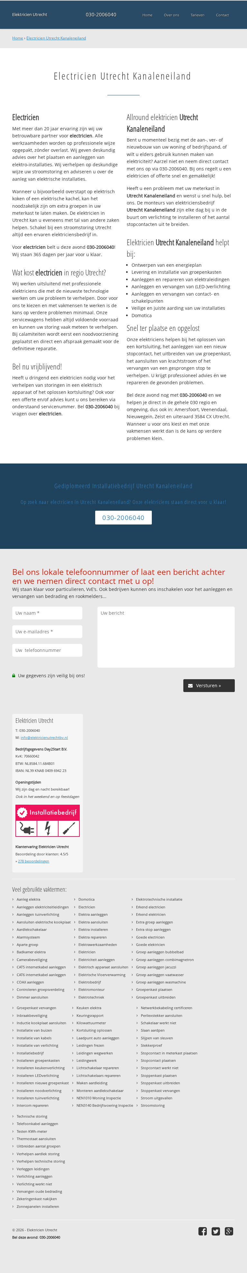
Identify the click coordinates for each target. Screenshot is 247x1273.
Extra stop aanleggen (153, 929)
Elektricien (87, 951)
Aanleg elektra (28, 899)
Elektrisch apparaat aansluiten (103, 967)
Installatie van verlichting (37, 1045)
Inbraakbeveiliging (32, 1015)
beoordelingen (33, 861)
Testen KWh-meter (32, 1131)
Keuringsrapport (90, 1015)
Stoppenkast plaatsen (159, 1075)
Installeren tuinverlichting (38, 1097)
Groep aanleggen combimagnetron (165, 959)
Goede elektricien (150, 944)
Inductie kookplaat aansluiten (41, 1022)
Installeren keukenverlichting (41, 1067)
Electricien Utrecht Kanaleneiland (56, 38)
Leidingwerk (87, 1060)
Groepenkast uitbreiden (156, 997)
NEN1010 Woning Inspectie (99, 1097)
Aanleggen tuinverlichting (38, 914)
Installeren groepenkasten (38, 1060)
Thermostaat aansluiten (36, 1138)
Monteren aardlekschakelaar (100, 1090)
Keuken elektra (89, 1007)
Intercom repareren (33, 1105)
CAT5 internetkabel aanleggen (41, 967)
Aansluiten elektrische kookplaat (44, 922)
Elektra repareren (92, 937)
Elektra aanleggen (93, 914)
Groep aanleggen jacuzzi (156, 967)
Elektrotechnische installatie (159, 899)
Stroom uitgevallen (156, 1097)
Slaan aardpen (153, 1030)
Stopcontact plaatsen (158, 1060)
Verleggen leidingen (33, 1168)
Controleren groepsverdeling (40, 989)
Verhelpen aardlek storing (38, 1153)
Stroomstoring (153, 1105)
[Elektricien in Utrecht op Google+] (230, 1231)
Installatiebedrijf (30, 1053)
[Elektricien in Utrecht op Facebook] (203, 1231)
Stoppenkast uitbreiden (160, 1082)
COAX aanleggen (30, 982)
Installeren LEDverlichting (38, 1075)
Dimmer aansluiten (32, 997)
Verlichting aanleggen (34, 1176)
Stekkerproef (151, 1045)
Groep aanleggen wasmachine (161, 982)
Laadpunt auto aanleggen (98, 1037)
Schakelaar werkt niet (158, 1022)
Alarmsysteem (28, 937)
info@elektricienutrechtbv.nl (44, 737)
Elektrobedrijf (89, 982)
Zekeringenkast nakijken (37, 1198)
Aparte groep (27, 944)
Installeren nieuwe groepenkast (43, 1082)
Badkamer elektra (31, 951)
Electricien (86, 907)
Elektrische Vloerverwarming (101, 974)
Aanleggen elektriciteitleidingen (43, 907)
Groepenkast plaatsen (154, 989)
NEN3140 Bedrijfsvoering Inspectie (105, 1105)
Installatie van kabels (34, 1037)
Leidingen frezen (90, 1045)
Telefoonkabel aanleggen (37, 1123)
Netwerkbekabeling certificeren (166, 1007)
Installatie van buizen (34, 1030)
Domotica (86, 899)
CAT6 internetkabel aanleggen (41, 974)
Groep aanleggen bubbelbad (160, 951)
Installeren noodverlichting (39, 1090)
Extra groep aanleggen (154, 922)
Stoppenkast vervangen (160, 1090)
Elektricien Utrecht (29, 14)
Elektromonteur (91, 989)
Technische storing (32, 1116)
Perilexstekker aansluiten (161, 1015)
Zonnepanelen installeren (38, 1206)
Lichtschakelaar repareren (98, 1067)
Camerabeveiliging (32, 959)
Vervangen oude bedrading (39, 1191)
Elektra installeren (93, 929)
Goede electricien (150, 937)
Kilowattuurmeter (91, 1022)
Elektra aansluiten (93, 922)
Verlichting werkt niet (34, 1184)
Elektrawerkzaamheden (97, 944)
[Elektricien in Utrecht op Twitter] (217, 1231)
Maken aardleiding (92, 1082)
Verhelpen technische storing (41, 1161)
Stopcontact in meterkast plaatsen (169, 1053)
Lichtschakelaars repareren (99, 1075)
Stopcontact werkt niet (159, 1067)
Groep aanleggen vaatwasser (160, 974)
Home (17, 38)
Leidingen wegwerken (95, 1053)
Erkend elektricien (151, 914)
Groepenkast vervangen (36, 1007)
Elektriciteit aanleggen (96, 959)
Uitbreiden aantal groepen (38, 1146)
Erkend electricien (150, 907)
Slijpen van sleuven (157, 1037)
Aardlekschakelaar (32, 929)
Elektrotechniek (91, 997)
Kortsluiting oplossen (94, 1030)
